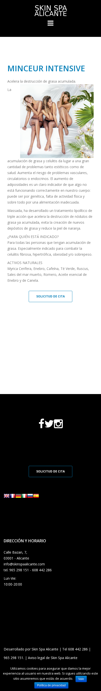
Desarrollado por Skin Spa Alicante (31, 649)
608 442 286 (78, 649)
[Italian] (24, 497)
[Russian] (30, 497)
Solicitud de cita (50, 296)
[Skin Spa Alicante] (50, 10)
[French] (12, 497)
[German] (18, 497)
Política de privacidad (51, 685)
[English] (7, 497)
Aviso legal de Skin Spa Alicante (52, 657)
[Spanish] (36, 497)
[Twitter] (49, 426)
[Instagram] (58, 426)
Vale (81, 679)
